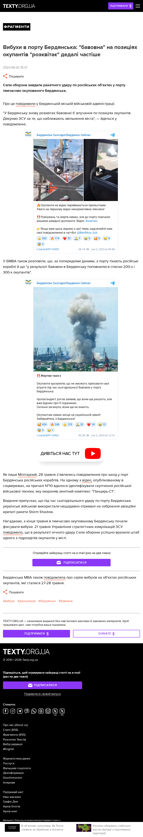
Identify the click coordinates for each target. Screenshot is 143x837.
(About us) (21, 725)
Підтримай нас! (13, 792)
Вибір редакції (13, 744)
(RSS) (14, 730)
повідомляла (55, 577)
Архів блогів (11, 806)
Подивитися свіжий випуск (42, 694)
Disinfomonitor (12, 778)
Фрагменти (10, 735)
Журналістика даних (16, 758)
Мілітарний (27, 474)
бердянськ (48, 601)
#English (8, 749)
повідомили (25, 104)
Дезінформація (13, 773)
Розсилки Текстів (14, 739)
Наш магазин (12, 797)
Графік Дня (10, 801)
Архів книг (10, 811)
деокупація (27, 601)
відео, (87, 480)
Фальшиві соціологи (17, 768)
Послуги (8, 763)
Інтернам (9, 782)
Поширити (16, 76)
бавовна (67, 601)
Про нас (8, 725)
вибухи (10, 601)
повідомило (13, 532)
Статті (7, 730)
